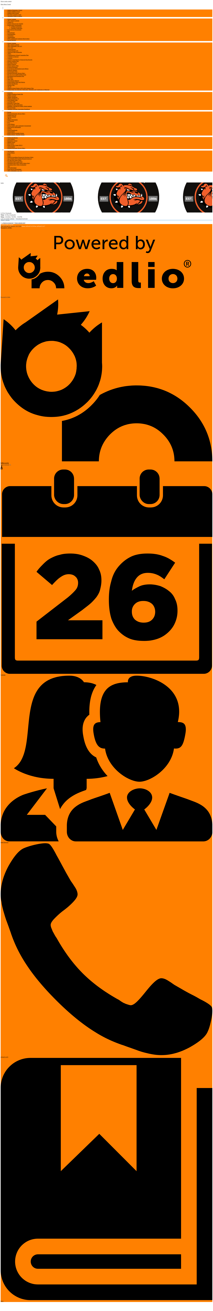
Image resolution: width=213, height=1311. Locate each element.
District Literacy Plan (12, 65)
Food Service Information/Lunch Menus (17, 68)
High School (10, 143)
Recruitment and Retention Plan (15, 76)
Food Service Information (14, 127)
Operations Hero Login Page (14, 161)
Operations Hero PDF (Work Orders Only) (18, 163)
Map (8, 31)
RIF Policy (10, 77)
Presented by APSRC (6, 228)
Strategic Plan (11, 85)
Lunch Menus (11, 124)
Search (5, 177)
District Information (12, 119)
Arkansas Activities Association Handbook (18, 109)
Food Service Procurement (14, 29)
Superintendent (11, 34)
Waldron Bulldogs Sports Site (15, 94)
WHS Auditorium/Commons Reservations (18, 38)
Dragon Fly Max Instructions (15, 104)
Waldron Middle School (13, 11)
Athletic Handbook (12, 97)
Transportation (11, 37)
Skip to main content (6, 1)
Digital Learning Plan (13, 61)
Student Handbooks (12, 83)
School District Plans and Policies (16, 82)
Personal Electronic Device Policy (16, 73)
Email (8, 154)
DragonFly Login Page (13, 103)
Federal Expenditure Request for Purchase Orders (20, 157)
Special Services (11, 40)
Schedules (10, 92)
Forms (9, 155)
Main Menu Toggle (6, 4)
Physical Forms (11, 107)
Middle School (11, 142)
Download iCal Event (22, 218)
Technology (10, 35)
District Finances (11, 64)
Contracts (9, 58)
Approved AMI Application (14, 52)
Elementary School (12, 140)
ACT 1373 (10, 47)
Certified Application (16, 26)
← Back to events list (7, 223)
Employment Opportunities (14, 25)
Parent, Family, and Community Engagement (19, 125)
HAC (8, 122)
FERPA (9, 128)
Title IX (9, 86)
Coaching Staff (11, 101)
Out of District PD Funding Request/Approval (19, 158)
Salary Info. (10, 79)
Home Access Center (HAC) (14, 145)
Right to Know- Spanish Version (15, 134)
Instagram (2, 469)
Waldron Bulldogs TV (13, 98)
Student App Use (11, 115)
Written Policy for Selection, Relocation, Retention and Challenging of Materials (28, 89)
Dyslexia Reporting (12, 67)
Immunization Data (12, 71)
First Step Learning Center (14, 14)
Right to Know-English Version (15, 133)
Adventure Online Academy (14, 16)
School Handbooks (12, 130)
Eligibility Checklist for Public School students (19, 106)
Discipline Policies (12, 62)
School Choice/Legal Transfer (15, 23)
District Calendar (5, 220)
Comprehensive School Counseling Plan (18, 55)
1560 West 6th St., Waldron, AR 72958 (11, 226)
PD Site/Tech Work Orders (14, 160)
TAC (8, 166)
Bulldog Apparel (11, 95)
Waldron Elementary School (14, 10)
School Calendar (11, 19)
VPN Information (12, 167)
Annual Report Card (12, 50)
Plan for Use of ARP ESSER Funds (16, 74)
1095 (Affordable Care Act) (14, 46)
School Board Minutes (13, 80)
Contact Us (10, 22)
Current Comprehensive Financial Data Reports (19, 59)
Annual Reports (11, 49)
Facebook (2, 467)
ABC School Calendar (13, 20)
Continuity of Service (13, 56)
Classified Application (16, 28)
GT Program (10, 121)
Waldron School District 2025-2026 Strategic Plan (20, 88)
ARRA (9, 53)
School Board (11, 32)
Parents (9, 112)
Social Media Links (12, 100)
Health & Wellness (12, 70)
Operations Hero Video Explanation (16, 164)
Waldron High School (13, 13)
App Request (10, 151)
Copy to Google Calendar (7, 218)
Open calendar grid (20, 223)
